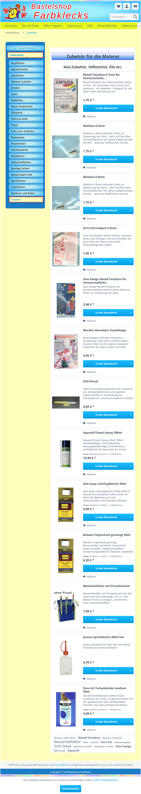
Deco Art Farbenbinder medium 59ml (104, 689)
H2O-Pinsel (90, 381)
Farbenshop (16, 55)
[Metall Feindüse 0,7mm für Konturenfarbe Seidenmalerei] (66, 96)
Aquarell (73, 750)
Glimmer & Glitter (21, 81)
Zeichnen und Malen (23, 193)
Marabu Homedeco (65, 737)
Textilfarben (18, 187)
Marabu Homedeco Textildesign (104, 330)
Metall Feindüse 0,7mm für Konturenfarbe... (101, 76)
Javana (95, 742)
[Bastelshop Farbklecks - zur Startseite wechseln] (14, 11)
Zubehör (16, 199)
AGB (90, 26)
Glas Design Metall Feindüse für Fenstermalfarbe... (104, 280)
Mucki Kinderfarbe (22, 106)
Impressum (74, 26)
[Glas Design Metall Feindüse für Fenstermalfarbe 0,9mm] (66, 300)
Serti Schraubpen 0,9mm (100, 228)
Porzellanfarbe (19, 149)
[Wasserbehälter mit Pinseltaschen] (66, 607)
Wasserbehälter (68, 741)
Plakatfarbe (17, 137)
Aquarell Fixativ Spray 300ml (102, 433)
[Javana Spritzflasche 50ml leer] (66, 658)
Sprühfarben (18, 180)
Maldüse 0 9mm (104, 746)
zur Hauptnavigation (25, 48)
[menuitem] (124, 16)
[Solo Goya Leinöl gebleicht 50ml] (66, 505)
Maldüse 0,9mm (94, 177)
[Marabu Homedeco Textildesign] (66, 351)
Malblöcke (17, 100)
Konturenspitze (123, 742)
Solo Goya (63, 746)
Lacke (14, 94)
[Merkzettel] (118, 6)
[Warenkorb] (135, 6)
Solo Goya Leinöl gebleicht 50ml (104, 484)
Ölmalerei (16, 112)
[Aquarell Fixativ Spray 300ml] (66, 454)
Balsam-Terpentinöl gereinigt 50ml (107, 535)
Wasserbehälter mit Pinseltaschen (106, 586)
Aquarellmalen (19, 69)
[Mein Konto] (126, 6)
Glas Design (124, 746)
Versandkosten (107, 26)
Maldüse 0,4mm (94, 126)
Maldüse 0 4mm (83, 746)
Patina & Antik (19, 118)
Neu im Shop (30, 26)
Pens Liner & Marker (23, 131)
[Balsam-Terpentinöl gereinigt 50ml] (66, 556)
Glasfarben (17, 75)
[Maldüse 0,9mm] (66, 198)
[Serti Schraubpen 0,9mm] (66, 249)
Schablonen (18, 156)
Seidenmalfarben (21, 162)
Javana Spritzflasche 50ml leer (103, 637)
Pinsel (14, 125)
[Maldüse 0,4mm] (66, 147)
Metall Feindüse (89, 738)
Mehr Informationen (106, 780)
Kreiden (15, 87)
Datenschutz (130, 26)
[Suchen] (135, 16)
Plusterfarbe (18, 143)
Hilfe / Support (52, 26)
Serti (86, 742)
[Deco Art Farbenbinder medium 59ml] (66, 709)
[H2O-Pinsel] (66, 402)
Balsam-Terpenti (112, 737)
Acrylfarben (17, 63)
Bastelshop (51, 6)
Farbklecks (61, 15)
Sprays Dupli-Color (21, 174)
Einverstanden (70, 788)
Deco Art (107, 742)
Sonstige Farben (20, 168)
